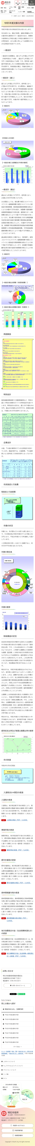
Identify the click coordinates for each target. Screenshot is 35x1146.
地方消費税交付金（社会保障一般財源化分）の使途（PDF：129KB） (20, 955)
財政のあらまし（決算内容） (14, 1009)
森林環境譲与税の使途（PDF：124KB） (17, 919)
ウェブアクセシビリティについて (13, 1065)
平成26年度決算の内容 (11, 1028)
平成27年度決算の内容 (11, 1033)
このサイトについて (9, 1061)
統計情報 (16, 1092)
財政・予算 (14, 1051)
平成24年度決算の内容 (11, 1019)
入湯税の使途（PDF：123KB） (17, 820)
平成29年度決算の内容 (11, 1042)
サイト (5, 1078)
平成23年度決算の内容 (11, 1014)
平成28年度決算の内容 (11, 1037)
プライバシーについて (9, 1070)
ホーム (3, 1051)
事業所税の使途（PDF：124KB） (18, 850)
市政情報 (8, 1051)
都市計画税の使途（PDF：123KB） (19, 883)
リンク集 (5, 1074)
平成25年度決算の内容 (11, 1024)
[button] (18, 2)
